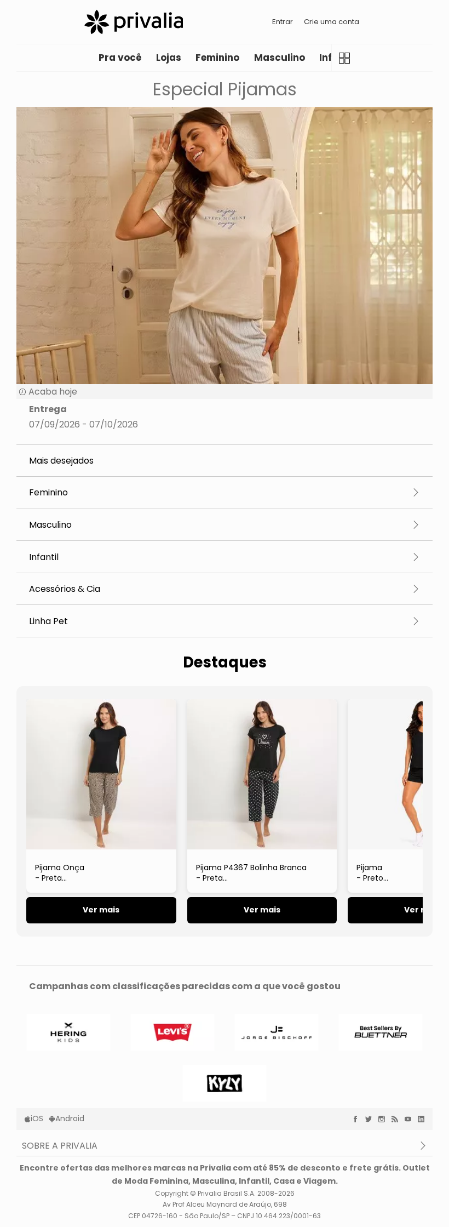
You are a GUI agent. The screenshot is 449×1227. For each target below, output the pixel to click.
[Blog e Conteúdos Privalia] (397, 1119)
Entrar (282, 21)
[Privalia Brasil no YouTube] (410, 1119)
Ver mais (101, 909)
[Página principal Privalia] (133, 21)
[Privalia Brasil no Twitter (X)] (371, 1119)
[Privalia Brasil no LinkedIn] (423, 1119)
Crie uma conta (331, 21)
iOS (37, 1118)
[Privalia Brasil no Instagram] (384, 1119)
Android (69, 1118)
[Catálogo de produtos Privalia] (344, 57)
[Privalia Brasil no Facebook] (358, 1119)
